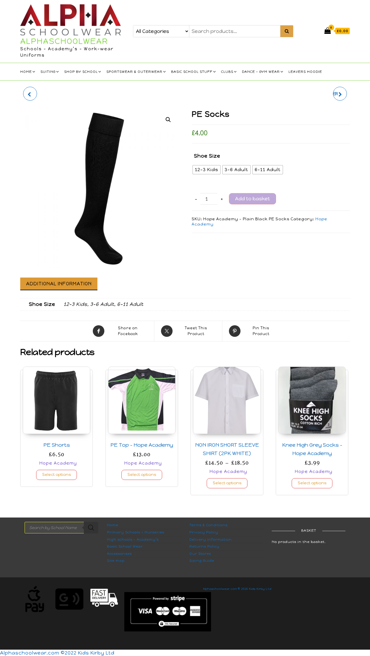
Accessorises (119, 554)
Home (26, 72)
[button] (168, 119)
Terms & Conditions (208, 525)
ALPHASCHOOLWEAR (64, 41)
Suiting (48, 72)
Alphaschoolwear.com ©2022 (39, 653)
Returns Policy (204, 546)
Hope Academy (58, 463)
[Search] (91, 527)
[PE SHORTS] (30, 94)
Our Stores (200, 554)
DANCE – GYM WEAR (261, 72)
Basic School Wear (125, 546)
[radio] (206, 169)
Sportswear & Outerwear (134, 72)
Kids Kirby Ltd (96, 653)
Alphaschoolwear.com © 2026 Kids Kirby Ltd (237, 589)
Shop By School (81, 72)
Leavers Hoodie (305, 72)
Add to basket (252, 199)
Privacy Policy (203, 532)
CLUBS (227, 72)
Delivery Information (210, 539)
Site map (116, 561)
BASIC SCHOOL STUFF (191, 72)
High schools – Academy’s (133, 539)
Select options (56, 474)
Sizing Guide (201, 561)
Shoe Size (207, 156)
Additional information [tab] (59, 284)
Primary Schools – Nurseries (135, 532)
